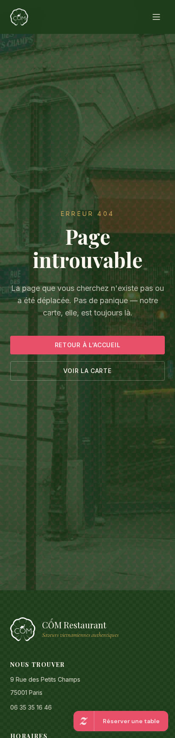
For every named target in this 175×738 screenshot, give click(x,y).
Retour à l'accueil (88, 344)
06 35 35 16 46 (31, 707)
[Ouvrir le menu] (156, 16)
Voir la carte (87, 370)
